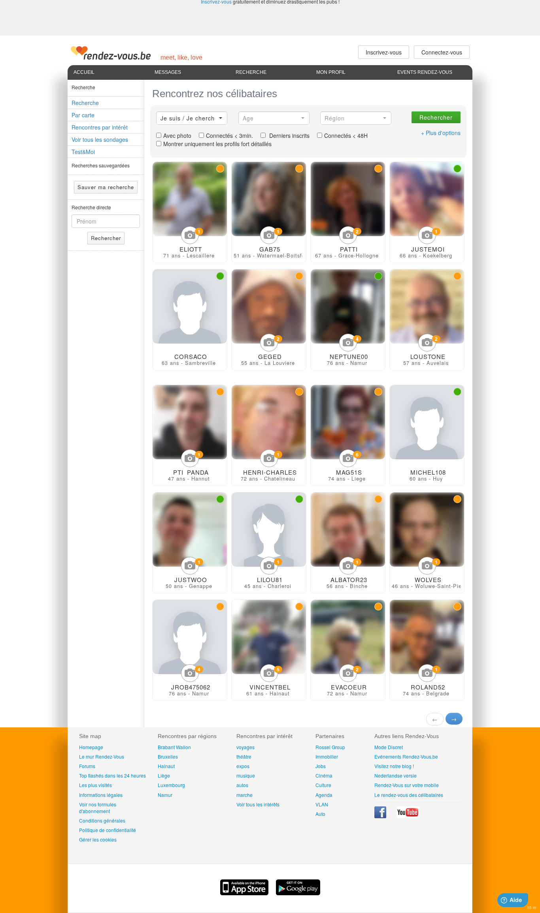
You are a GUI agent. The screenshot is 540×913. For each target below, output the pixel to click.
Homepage (91, 747)
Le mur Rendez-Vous (101, 756)
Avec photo (177, 135)
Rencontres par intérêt (100, 127)
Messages (168, 72)
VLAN (321, 804)
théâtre (243, 756)
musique (245, 775)
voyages (245, 747)
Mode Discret (388, 747)
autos (242, 784)
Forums (87, 766)
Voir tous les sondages (100, 139)
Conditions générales (102, 820)
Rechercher (106, 238)
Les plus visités (95, 784)
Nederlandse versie (395, 775)
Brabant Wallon (174, 747)
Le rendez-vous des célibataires (408, 794)
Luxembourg (171, 784)
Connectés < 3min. (229, 135)
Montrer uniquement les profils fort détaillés (217, 144)
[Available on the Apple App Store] (245, 893)
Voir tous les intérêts (257, 804)
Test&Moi (83, 152)
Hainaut (166, 766)
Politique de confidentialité (107, 830)
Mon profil (331, 72)
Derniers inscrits (289, 135)
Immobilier (326, 756)
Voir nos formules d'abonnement (97, 807)
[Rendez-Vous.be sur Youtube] (408, 816)
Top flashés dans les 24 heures (112, 775)
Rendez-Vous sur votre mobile (406, 784)
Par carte (83, 115)
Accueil (84, 72)
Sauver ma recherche (105, 187)
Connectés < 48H (346, 135)
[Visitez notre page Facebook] (380, 816)
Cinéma (323, 775)
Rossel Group (330, 747)
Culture (323, 784)
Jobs (320, 766)
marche (244, 794)
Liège (164, 775)
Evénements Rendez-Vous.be (406, 756)
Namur (165, 794)
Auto (320, 813)
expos (242, 766)
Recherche (251, 72)
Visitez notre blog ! (394, 766)
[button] (191, 118)
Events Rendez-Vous (424, 72)
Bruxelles (168, 756)
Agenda (323, 794)
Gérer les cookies (98, 839)
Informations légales (101, 794)
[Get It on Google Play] (298, 893)
